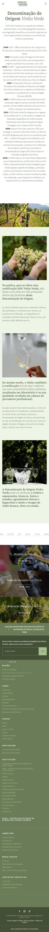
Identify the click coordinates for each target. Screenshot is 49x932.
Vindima (5, 703)
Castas (5, 733)
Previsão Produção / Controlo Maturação (18, 709)
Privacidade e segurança (11, 844)
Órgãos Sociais (8, 780)
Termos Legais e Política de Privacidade (20, 921)
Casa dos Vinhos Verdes (11, 750)
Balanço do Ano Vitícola (11, 712)
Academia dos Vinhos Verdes (13, 790)
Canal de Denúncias (9, 888)
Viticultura (6, 690)
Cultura (5, 696)
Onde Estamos (8, 774)
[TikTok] (29, 911)
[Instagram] (24, 911)
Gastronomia (7, 739)
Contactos (6, 881)
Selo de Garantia (8, 679)
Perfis (4, 723)
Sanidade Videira (8, 700)
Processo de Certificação (12, 802)
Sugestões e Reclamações (12, 885)
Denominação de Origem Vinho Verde (16, 673)
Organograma (7, 799)
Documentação (8, 805)
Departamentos (8, 786)
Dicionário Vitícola (9, 706)
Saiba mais (24, 561)
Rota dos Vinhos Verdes (11, 753)
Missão (5, 777)
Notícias (5, 861)
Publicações (7, 867)
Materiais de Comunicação (12, 864)
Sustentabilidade (8, 793)
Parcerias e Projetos (10, 850)
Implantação (7, 693)
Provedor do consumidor (11, 847)
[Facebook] (19, 911)
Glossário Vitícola (9, 736)
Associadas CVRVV (9, 796)
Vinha (5, 686)
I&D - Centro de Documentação (14, 871)
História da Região (9, 670)
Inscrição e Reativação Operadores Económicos (24, 626)
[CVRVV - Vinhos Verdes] (22, 3)
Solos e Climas (8, 729)
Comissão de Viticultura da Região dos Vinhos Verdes (17, 765)
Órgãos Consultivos (10, 783)
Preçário (5, 808)
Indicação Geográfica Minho (13, 676)
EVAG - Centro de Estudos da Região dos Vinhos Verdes (17, 770)
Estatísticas (7, 812)
